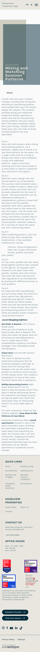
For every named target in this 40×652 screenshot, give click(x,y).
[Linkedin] (16, 628)
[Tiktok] (21, 628)
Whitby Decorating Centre (15, 384)
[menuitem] (11, 466)
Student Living (27, 466)
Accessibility (26, 483)
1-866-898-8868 (12, 535)
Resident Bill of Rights (10, 476)
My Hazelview (11, 471)
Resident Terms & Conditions (25, 477)
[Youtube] (11, 628)
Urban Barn (7, 353)
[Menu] (36, 5)
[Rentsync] (10, 647)
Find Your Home (13, 618)
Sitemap (21, 639)
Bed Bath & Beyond (11, 324)
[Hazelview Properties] (11, 4)
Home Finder (10, 507)
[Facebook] (7, 628)
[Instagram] (3, 628)
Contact (8, 511)
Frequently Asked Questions (10, 485)
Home (7, 466)
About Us (25, 507)
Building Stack (27, 471)
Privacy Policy (8, 639)
